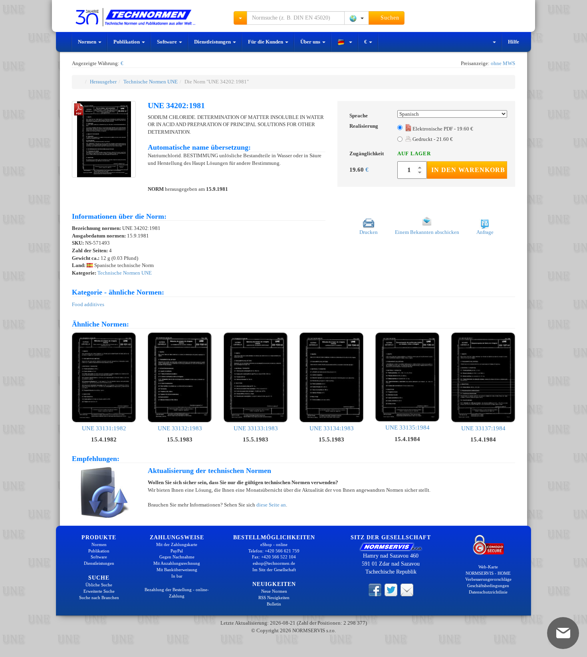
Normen (87, 42)
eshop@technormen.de (274, 563)
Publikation (127, 42)
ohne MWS (503, 63)
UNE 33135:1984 (407, 427)
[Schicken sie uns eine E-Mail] (407, 589)
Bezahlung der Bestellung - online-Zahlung (177, 592)
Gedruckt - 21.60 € (432, 139)
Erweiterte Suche (99, 591)
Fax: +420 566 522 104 (274, 556)
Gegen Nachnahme (176, 556)
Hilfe (513, 42)
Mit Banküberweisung (177, 569)
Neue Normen (274, 591)
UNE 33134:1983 (331, 428)
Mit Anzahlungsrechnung (176, 563)
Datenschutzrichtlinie (488, 592)
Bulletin (274, 604)
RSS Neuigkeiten (274, 597)
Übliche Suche (98, 584)
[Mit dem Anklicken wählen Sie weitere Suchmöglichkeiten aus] (240, 18)
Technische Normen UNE (150, 82)
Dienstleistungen (213, 42)
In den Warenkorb (468, 169)
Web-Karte (488, 566)
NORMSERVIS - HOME (488, 573)
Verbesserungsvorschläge (488, 579)
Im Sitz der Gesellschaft (274, 569)
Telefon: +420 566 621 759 (273, 550)
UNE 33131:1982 (104, 428)
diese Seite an (271, 505)
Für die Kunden (266, 42)
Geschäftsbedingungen (488, 585)
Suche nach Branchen (99, 597)
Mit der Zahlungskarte (176, 544)
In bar (176, 576)
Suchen (389, 18)
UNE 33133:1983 (256, 428)
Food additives (88, 304)
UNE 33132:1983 (180, 428)
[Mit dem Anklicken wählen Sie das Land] (356, 18)
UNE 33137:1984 (483, 428)
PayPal (177, 550)
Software (167, 42)
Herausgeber (103, 82)
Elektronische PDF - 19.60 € (442, 129)
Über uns (310, 42)
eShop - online (274, 544)
